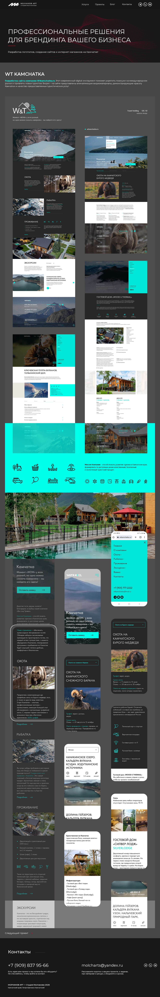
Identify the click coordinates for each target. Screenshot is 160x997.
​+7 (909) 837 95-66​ (28, 965)
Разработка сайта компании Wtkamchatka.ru (30, 81)
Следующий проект (16, 933)
